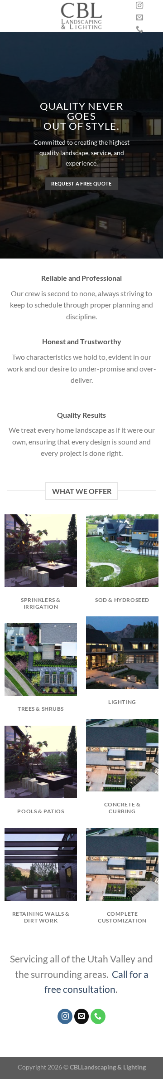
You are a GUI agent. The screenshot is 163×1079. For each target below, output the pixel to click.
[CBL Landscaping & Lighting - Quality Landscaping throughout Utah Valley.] (81, 16)
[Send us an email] (139, 18)
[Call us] (139, 29)
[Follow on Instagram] (139, 6)
